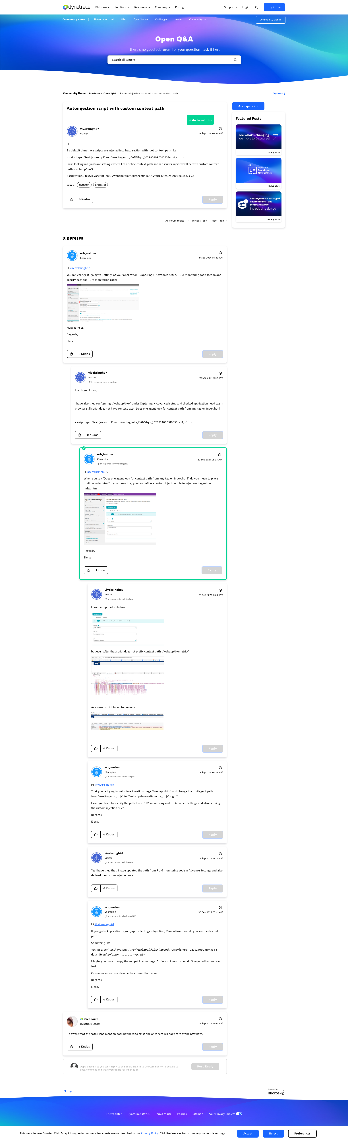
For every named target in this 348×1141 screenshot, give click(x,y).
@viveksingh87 (80, 268)
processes (100, 184)
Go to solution (202, 120)
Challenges (161, 19)
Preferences (302, 1133)
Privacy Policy (149, 1133)
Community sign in (270, 19)
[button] (248, 1134)
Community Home (74, 19)
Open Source (141, 19)
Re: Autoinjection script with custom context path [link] (149, 93)
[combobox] (174, 59)
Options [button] (278, 93)
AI (112, 19)
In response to (104, 382)
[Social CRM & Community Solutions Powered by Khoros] (276, 1092)
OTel (123, 19)
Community (196, 19)
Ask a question (248, 106)
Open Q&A (110, 93)
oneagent (84, 184)
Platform (99, 19)
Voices (178, 19)
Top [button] (69, 1091)
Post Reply (205, 1066)
